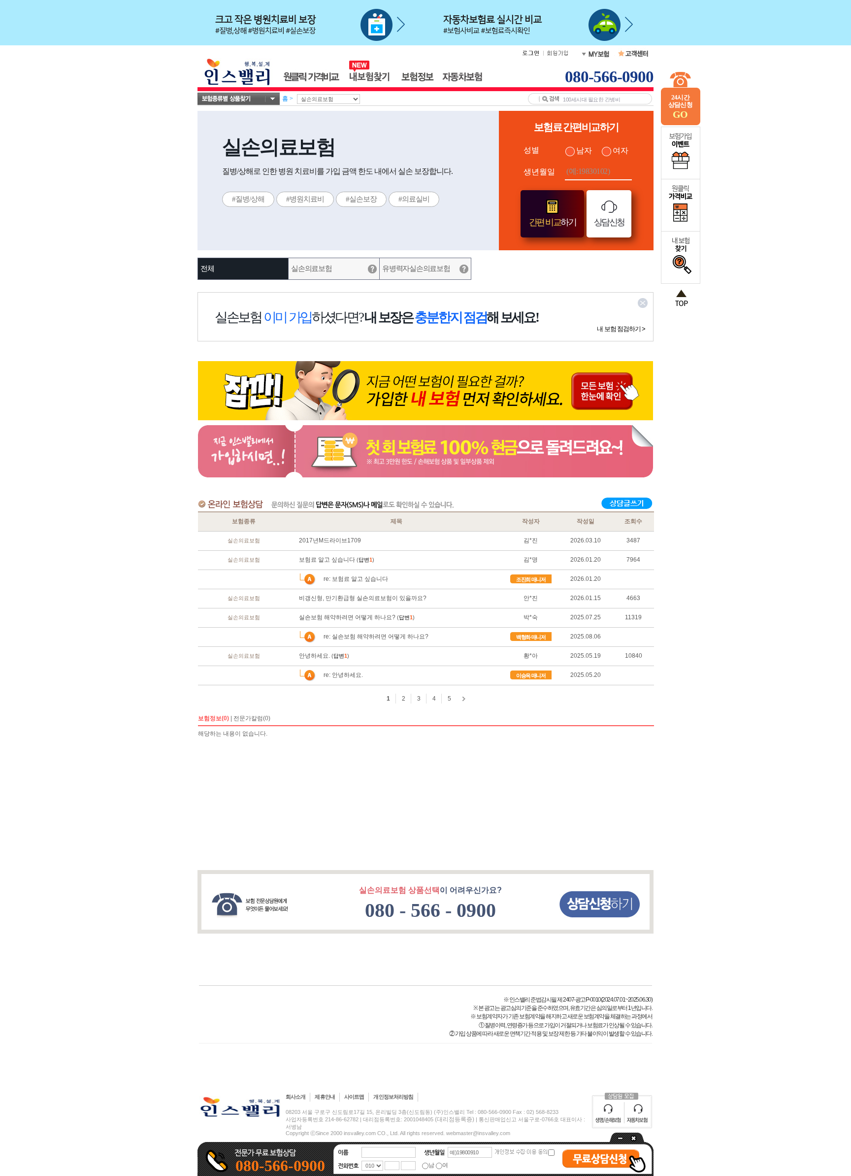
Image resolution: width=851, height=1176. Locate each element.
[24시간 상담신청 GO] (680, 123)
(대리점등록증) (454, 1119)
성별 (531, 150)
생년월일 (539, 172)
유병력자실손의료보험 (416, 268)
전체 (207, 268)
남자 (584, 150)
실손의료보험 (311, 268)
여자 (620, 150)
